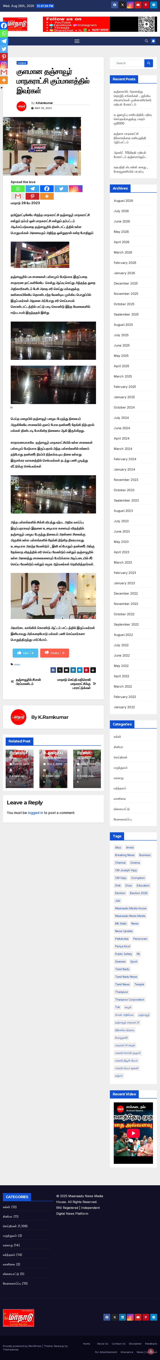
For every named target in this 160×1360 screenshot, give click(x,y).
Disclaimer (135, 1343)
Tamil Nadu (122, 969)
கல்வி (117, 737)
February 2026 (125, 263)
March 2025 (123, 376)
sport (133, 961)
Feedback (151, 1343)
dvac (128, 885)
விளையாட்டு (122, 809)
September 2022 (126, 624)
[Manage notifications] (151, 1351)
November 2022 (126, 604)
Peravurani (140, 938)
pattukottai (122, 938)
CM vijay (120, 877)
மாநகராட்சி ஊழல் (125, 1045)
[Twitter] (61, 188)
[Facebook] (47, 188)
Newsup (59, 1346)
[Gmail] (18, 196)
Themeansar (10, 1349)
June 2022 (122, 655)
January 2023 (124, 583)
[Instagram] (76, 188)
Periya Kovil (122, 946)
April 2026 (122, 242)
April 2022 (121, 676)
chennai (120, 862)
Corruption (138, 877)
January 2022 (124, 707)
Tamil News (122, 984)
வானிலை (120, 799)
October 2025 (124, 304)
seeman (120, 961)
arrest (130, 847)
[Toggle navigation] (77, 41)
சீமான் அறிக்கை (124, 1014)
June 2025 (122, 345)
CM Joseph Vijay (126, 870)
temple (139, 984)
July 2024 (121, 418)
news (17, 664)
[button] (146, 41)
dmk (118, 885)
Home (86, 1343)
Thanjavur (121, 992)
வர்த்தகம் (120, 788)
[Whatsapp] (18, 188)
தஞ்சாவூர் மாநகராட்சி (127, 1022)
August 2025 (123, 325)
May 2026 (121, 232)
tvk (117, 1007)
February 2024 (125, 459)
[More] (47, 196)
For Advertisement (106, 1352)
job (117, 900)
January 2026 (124, 273)
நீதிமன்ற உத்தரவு (124, 1030)
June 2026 (122, 221)
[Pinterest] (32, 196)
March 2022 (123, 686)
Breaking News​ (125, 855)
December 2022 (126, 593)
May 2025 (121, 356)
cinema (135, 862)
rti (138, 954)
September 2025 (126, 314)
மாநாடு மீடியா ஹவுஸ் (127, 1068)
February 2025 (125, 387)
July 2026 (121, 211)
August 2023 (123, 511)
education (143, 885)
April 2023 (121, 552)
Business (145, 855)
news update (124, 931)
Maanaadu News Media (130, 916)
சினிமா (118, 747)
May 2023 (121, 542)
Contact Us (118, 1343)
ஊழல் (128, 1007)
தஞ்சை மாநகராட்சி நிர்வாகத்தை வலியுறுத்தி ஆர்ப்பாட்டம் (130, 138)
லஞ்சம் (119, 1075)
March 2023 (123, 562)
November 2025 (126, 294)
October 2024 (124, 407)
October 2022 (124, 614)
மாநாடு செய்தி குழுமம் (128, 1052)
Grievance (127, 1352)
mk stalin (121, 923)
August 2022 (123, 635)
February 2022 (125, 697)
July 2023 (121, 521)
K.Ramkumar (44, 103)
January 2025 (124, 397)
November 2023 (126, 480)
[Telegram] (32, 188)
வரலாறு (119, 778)
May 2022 (121, 666)
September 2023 (126, 500)
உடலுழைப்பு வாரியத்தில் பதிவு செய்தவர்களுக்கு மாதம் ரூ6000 (133, 119)
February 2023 (125, 573)
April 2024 (122, 438)
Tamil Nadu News (126, 976)
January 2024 (124, 469)
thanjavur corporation (129, 999)
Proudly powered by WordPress (22, 1346)
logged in (35, 813)
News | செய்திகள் (147, 1352)
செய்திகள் (22, 63)
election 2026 (139, 893)
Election (120, 893)
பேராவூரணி (121, 1037)
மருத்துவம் (121, 768)
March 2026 (123, 252)
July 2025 (121, 335)
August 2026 (123, 201)
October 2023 (124, 490)
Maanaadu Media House (131, 908)
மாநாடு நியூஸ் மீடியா (126, 1060)
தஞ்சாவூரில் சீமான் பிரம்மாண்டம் (28, 682)
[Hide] (1, 87)
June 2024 (122, 428)
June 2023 (122, 531)
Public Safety (123, 954)
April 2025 (121, 366)
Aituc (118, 847)
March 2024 (123, 449)
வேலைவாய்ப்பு (123, 819)
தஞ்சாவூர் (144, 1014)
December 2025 (126, 283)
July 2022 (121, 645)
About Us (102, 1343)
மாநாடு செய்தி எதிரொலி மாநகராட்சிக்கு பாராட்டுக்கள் (74, 684)
